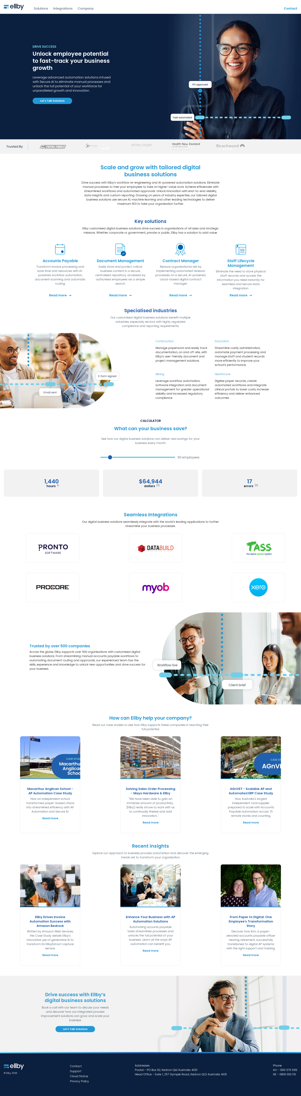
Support (75, 1071)
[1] (58, 485)
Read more (60, 295)
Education (222, 341)
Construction (165, 341)
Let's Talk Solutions (52, 101)
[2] (158, 485)
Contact (290, 8)
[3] (256, 485)
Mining (160, 374)
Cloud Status (79, 1076)
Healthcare (222, 374)
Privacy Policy (79, 1081)
